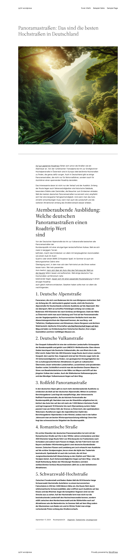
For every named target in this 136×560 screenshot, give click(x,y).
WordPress (113, 552)
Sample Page (112, 8)
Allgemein (71, 520)
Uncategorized (91, 520)
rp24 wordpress (25, 8)
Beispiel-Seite (99, 8)
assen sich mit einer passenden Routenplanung (72, 279)
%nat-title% (86, 8)
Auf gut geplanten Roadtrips (47, 166)
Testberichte (80, 520)
